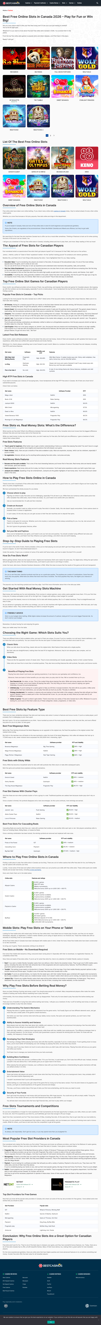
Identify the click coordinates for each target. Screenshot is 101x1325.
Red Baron (14, 72)
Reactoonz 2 (38, 130)
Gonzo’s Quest (14, 172)
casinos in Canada (59, 211)
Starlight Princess (86, 100)
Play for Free (14, 58)
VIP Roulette (14, 100)
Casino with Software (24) (72, 1184)
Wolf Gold (87, 72)
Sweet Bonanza (63, 100)
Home (5, 10)
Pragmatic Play (72, 1182)
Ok (51, 1322)
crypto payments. (35, 870)
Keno (87, 172)
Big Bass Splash (63, 172)
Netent (19, 1182)
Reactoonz (14, 130)
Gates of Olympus (38, 172)
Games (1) (19, 1187)
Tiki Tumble (38, 100)
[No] (99, 1320)
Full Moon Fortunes (63, 72)
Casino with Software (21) (23, 1184)
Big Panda (38, 72)
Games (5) (67, 1187)
